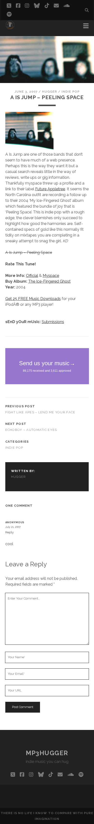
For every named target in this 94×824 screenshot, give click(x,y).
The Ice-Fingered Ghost (49, 281)
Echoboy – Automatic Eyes (31, 430)
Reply (9, 532)
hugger (49, 91)
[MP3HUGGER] (10, 27)
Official (32, 275)
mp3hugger (47, 753)
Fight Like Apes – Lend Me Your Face (40, 412)
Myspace (51, 275)
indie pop (70, 91)
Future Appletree (50, 189)
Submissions (53, 321)
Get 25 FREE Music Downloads (33, 298)
